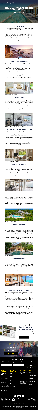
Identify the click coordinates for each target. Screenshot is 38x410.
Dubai (11, 373)
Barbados (11, 376)
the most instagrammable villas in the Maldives (18, 143)
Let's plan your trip (11, 350)
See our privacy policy (30, 367)
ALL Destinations (12, 386)
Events (30, 379)
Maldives (11, 374)
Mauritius (11, 383)
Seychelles (12, 385)
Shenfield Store (31, 372)
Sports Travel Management (5, 386)
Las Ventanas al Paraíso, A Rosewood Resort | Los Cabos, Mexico (23, 378)
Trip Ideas (30, 376)
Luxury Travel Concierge (4, 385)
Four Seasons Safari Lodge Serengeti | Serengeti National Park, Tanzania (23, 382)
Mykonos (11, 379)
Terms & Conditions (32, 387)
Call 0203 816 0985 (11, 353)
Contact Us (30, 385)
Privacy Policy (31, 388)
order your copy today (24, 337)
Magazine (15, 24)
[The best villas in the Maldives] (23, 26)
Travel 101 (15, 12)
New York (11, 380)
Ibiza (11, 377)
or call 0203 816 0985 (32, 3)
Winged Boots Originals (32, 375)
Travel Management (32, 381)
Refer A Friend (31, 382)
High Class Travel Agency (4, 390)
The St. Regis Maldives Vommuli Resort (11, 292)
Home (12, 24)
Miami (11, 382)
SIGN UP (30, 365)
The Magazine (31, 378)
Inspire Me (30, 384)
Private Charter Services (4, 378)
